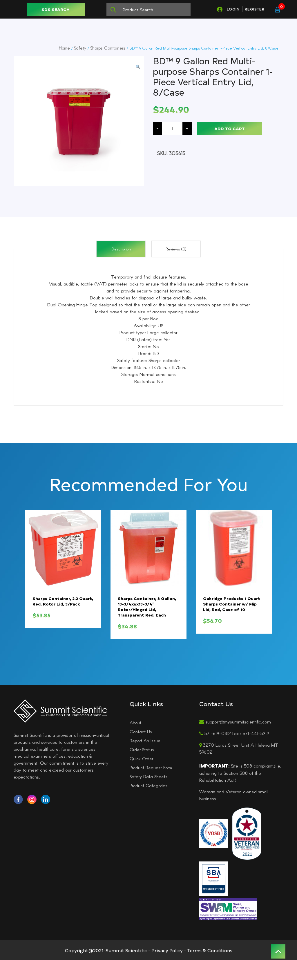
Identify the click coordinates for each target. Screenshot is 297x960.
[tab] (121, 249)
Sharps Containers (107, 47)
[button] (137, 67)
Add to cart (229, 128)
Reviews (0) (176, 248)
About (135, 722)
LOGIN (233, 9)
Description (121, 248)
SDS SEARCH (55, 9)
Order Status (142, 749)
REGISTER (255, 9)
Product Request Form (151, 767)
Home (64, 47)
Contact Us (141, 731)
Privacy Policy (167, 950)
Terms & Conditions (209, 950)
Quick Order (141, 758)
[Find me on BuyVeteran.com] (246, 832)
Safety (80, 47)
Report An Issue (145, 740)
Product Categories (148, 785)
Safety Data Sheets (148, 776)
